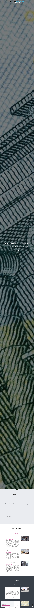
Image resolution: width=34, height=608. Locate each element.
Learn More (4, 604)
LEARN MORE (17, 250)
